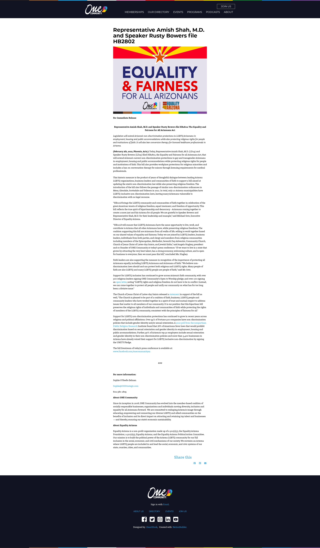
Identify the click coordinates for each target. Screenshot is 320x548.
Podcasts (213, 12)
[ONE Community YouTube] (175, 519)
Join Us (226, 6)
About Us (138, 511)
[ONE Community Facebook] (144, 519)
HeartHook (151, 527)
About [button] (228, 12)
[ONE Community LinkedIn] (167, 519)
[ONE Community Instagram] (160, 519)
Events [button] (178, 12)
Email (166, 504)
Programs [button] (194, 12)
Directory (154, 511)
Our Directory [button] (158, 12)
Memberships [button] (134, 12)
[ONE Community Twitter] (152, 519)
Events (170, 511)
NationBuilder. (180, 527)
